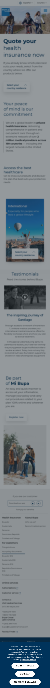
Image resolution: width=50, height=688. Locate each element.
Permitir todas (25, 666)
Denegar (25, 674)
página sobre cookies (28, 660)
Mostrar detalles (25, 682)
